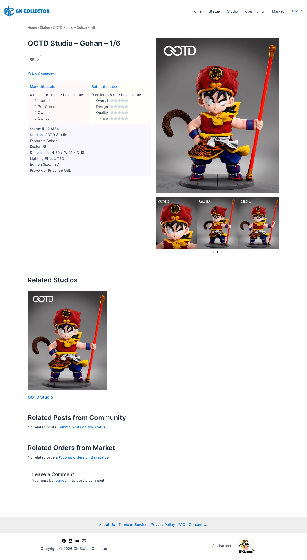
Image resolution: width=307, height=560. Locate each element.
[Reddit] (71, 541)
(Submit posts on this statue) (82, 427)
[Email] (84, 541)
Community (255, 11)
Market (278, 11)
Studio (232, 11)
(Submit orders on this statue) (84, 457)
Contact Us (198, 524)
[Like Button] (32, 59)
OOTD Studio (40, 397)
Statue (214, 11)
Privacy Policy (163, 524)
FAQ (181, 524)
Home (196, 11)
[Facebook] (64, 541)
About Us (107, 524)
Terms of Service (132, 524)
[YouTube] (77, 541)
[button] (161, 223)
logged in (63, 480)
